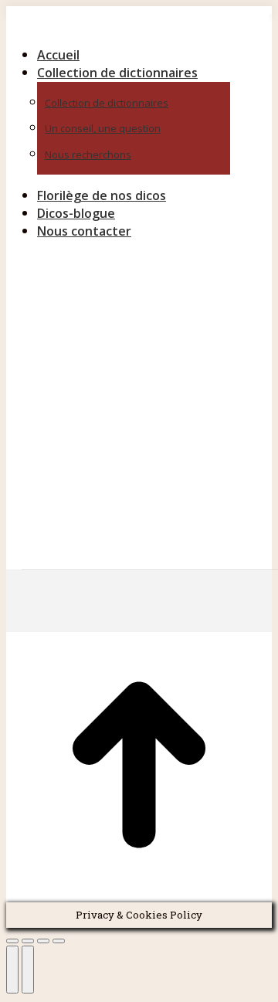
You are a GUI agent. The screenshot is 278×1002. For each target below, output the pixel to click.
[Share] (28, 941)
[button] (137, 29)
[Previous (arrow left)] (12, 970)
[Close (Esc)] (12, 941)
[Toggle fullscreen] (43, 941)
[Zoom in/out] (59, 941)
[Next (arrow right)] (28, 970)
